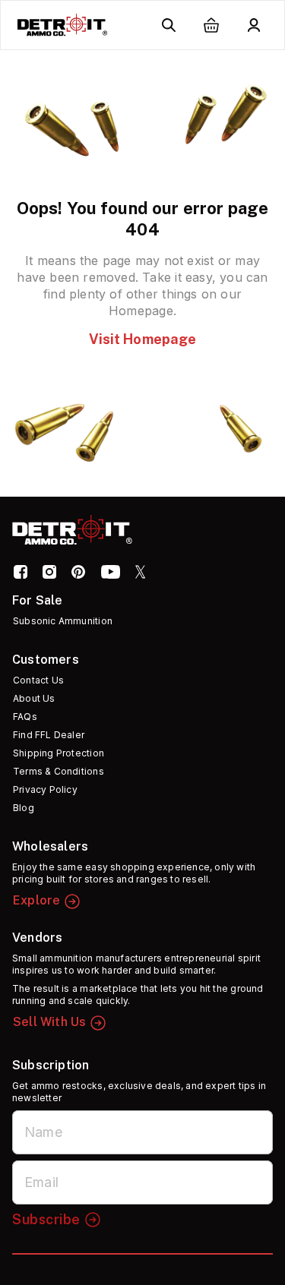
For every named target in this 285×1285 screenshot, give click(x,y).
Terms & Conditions (58, 771)
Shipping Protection (58, 753)
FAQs (25, 716)
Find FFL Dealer (48, 734)
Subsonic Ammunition (62, 621)
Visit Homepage (143, 339)
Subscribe (46, 1219)
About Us (34, 698)
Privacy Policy (45, 789)
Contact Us (38, 680)
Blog (23, 807)
